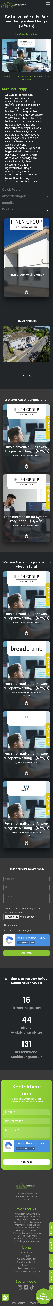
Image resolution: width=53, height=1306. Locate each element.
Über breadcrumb (26, 1268)
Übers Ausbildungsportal (26, 1271)
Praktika (26, 1265)
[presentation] (23, 376)
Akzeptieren (23, 943)
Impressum (18, 1303)
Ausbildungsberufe (26, 1262)
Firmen (26, 1255)
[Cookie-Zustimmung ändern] (5, 1297)
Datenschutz (35, 1303)
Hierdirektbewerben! (43, 1297)
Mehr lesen (26, 290)
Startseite (26, 1252)
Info (32, 943)
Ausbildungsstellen (26, 1258)
